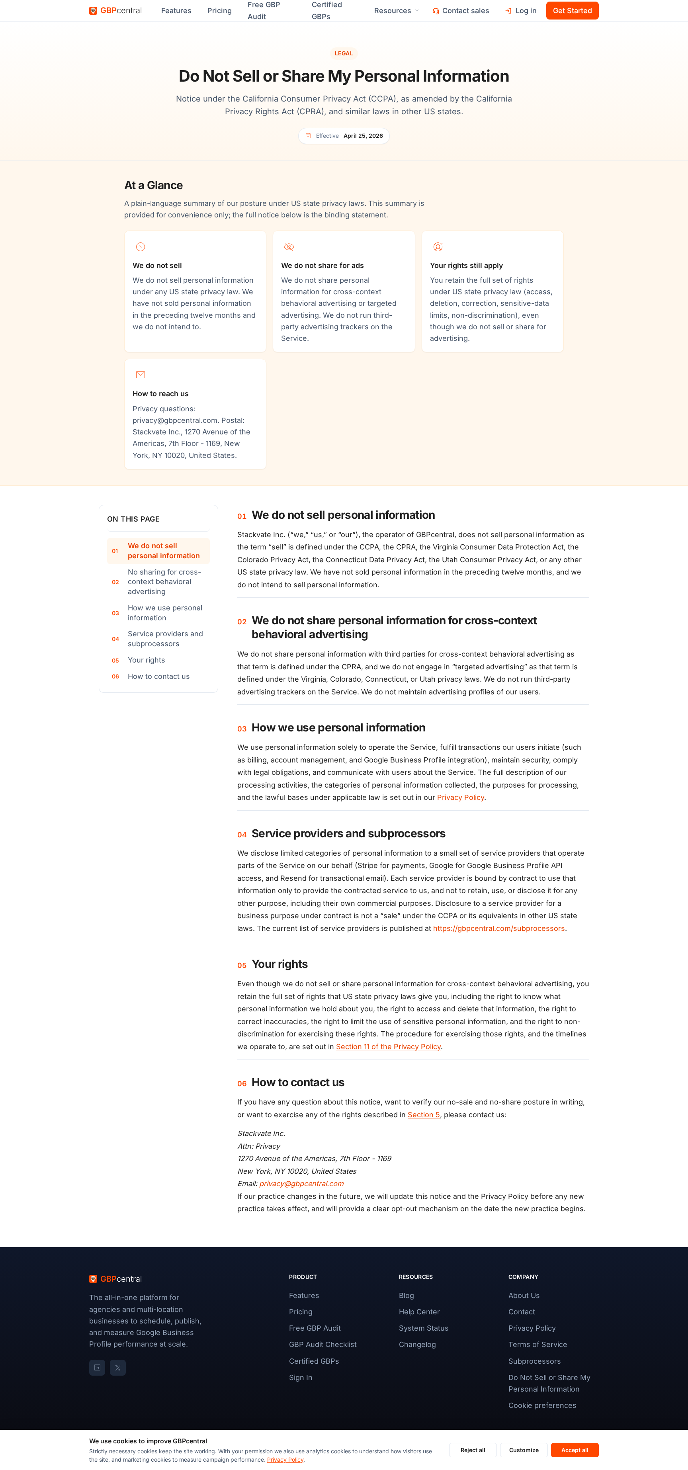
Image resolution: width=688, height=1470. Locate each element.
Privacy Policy (460, 797)
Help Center (419, 1312)
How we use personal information (165, 613)
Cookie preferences (542, 1405)
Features (176, 10)
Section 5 (424, 1114)
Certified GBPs (314, 1361)
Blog (406, 1295)
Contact (521, 1312)
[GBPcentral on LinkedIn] (97, 1368)
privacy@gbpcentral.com (175, 420)
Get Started (572, 10)
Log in (526, 10)
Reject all (473, 1450)
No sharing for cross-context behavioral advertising (164, 582)
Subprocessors (534, 1361)
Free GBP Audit (315, 1328)
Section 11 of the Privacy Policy (388, 1046)
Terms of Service (537, 1344)
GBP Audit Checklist (323, 1344)
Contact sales (465, 10)
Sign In (301, 1377)
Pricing (219, 10)
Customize (524, 1450)
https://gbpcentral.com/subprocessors (499, 928)
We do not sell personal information (164, 550)
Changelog (417, 1344)
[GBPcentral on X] (118, 1368)
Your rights (146, 660)
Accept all (574, 1450)
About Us (524, 1295)
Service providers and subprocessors (165, 638)
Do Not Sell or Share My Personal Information (549, 1383)
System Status (424, 1328)
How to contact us (159, 676)
